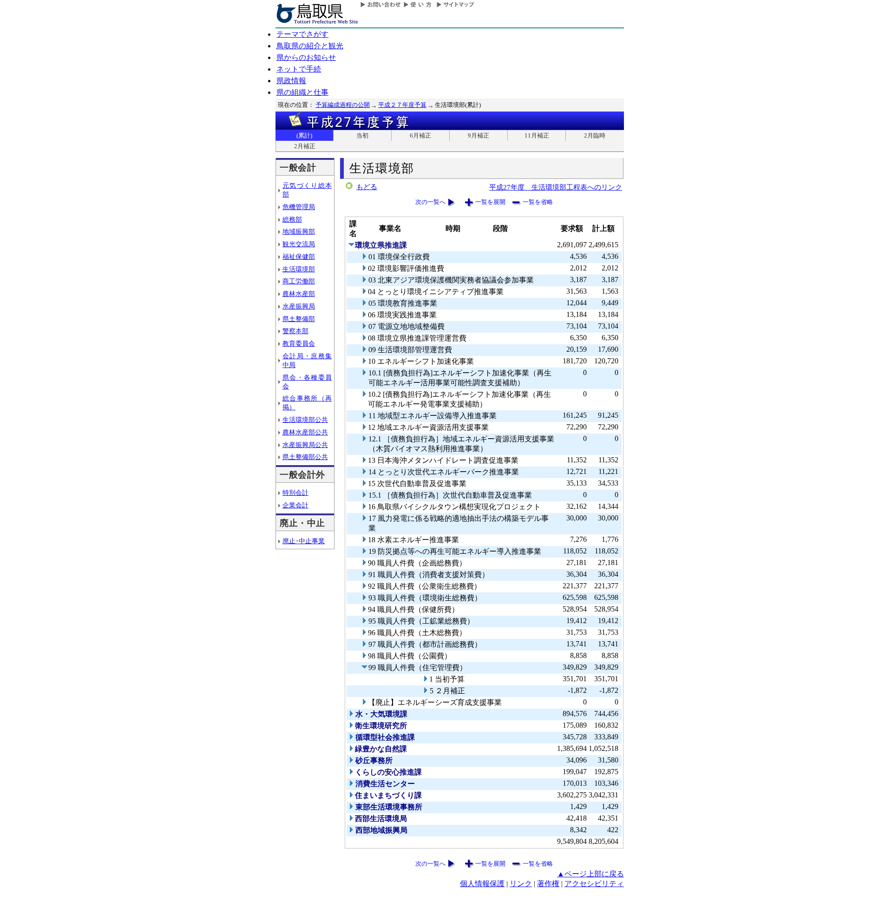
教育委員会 (298, 343)
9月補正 (478, 135)
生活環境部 (298, 269)
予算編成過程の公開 (342, 104)
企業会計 (295, 505)
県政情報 (291, 81)
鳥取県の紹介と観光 (309, 46)
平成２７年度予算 (402, 104)
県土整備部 (298, 318)
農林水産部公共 (305, 432)
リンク (521, 884)
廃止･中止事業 (303, 541)
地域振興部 (298, 231)
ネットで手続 (298, 69)
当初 (362, 135)
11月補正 (537, 135)
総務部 (292, 219)
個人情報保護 (482, 884)
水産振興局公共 (305, 444)
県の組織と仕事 (302, 92)
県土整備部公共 (305, 456)
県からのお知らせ (306, 57)
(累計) (304, 135)
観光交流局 (298, 244)
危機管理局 (298, 206)
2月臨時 (594, 135)
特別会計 (295, 492)
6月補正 (420, 135)
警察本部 (295, 331)
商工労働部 (298, 281)
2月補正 (304, 146)
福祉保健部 (298, 256)
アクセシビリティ (594, 884)
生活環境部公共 (305, 419)
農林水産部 (298, 293)
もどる (366, 187)
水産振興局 (298, 306)
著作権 (548, 884)
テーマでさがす (302, 34)
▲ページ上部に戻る (590, 874)
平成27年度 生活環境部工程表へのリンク (555, 187)
